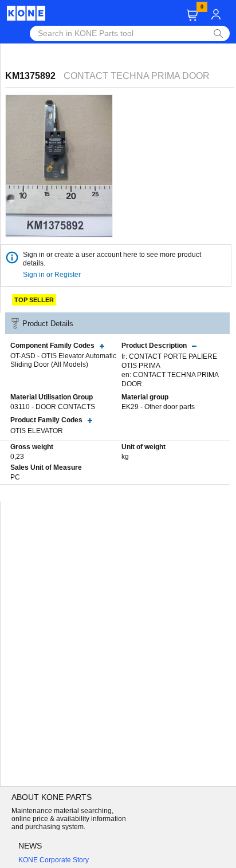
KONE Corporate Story (53, 860)
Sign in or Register (52, 275)
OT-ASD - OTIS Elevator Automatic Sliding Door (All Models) (63, 360)
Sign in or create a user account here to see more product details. (112, 259)
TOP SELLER (34, 299)
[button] (192, 15)
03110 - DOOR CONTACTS (52, 407)
